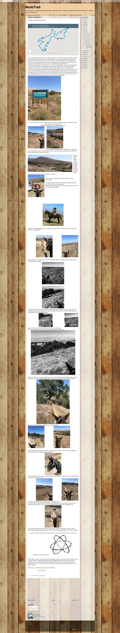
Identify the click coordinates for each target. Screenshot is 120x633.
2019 (84, 28)
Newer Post (31, 600)
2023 (84, 20)
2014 (84, 62)
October (86, 37)
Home (53, 600)
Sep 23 (87, 40)
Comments (31, 609)
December (86, 33)
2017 (84, 31)
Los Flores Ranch (35, 575)
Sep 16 (87, 42)
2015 (84, 60)
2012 (84, 65)
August (86, 50)
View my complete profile (39, 616)
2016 (84, 58)
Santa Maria (42, 575)
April (85, 54)
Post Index (30, 623)
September (86, 38)
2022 (84, 22)
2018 (84, 30)
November (86, 35)
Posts (30, 606)
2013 (84, 64)
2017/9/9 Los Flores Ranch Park (88, 47)
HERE (63, 125)
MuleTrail (32, 7)
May (85, 52)
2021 (84, 24)
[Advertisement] (53, 588)
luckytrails (37, 614)
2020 (84, 26)
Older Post (75, 600)
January (86, 56)
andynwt (64, 629)
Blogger (74, 629)
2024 (84, 19)
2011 (84, 67)
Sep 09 (87, 44)
